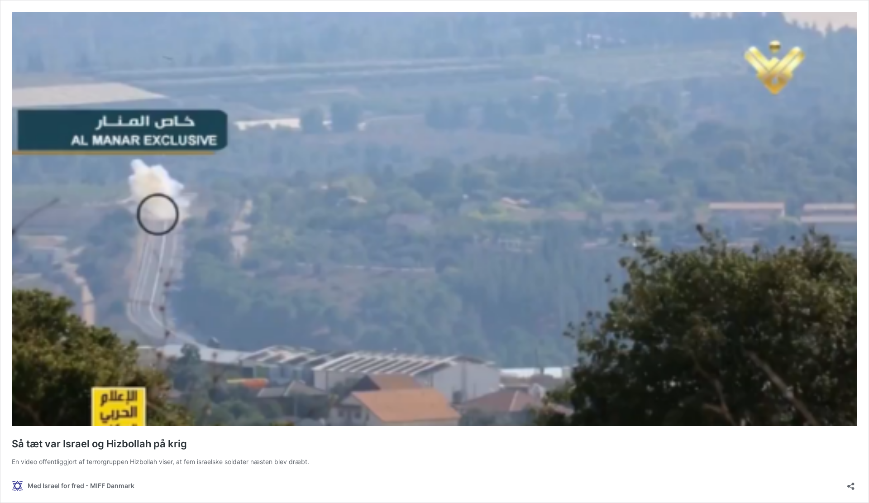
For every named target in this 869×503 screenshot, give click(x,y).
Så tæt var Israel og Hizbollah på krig (99, 444)
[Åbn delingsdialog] (851, 483)
